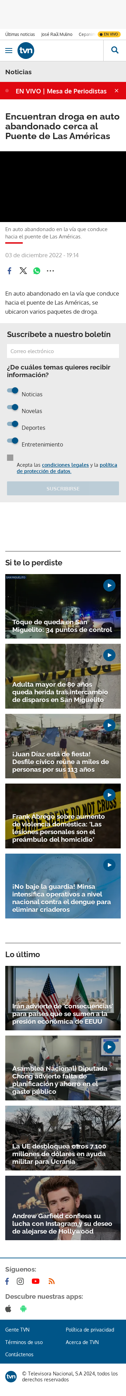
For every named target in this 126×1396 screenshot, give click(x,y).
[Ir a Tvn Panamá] (60, 50)
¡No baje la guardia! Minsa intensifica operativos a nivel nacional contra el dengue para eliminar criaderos (61, 898)
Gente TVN (17, 1330)
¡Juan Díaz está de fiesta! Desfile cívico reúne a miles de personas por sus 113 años (60, 761)
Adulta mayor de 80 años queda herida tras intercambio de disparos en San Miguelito (60, 691)
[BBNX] (11, 1376)
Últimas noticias (20, 34)
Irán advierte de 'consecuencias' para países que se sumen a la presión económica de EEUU (62, 1013)
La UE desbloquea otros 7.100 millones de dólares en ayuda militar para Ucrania (59, 1153)
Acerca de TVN (82, 1342)
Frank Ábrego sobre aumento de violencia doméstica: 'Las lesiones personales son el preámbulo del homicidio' (58, 828)
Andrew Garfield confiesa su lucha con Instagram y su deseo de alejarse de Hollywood (62, 1223)
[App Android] (24, 1308)
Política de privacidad (90, 1330)
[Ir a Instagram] (22, 1281)
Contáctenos (19, 1354)
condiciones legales (65, 465)
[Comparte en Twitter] (23, 271)
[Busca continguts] (114, 50)
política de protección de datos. (67, 468)
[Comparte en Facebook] (9, 271)
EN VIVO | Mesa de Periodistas (61, 91)
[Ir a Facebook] (8, 1281)
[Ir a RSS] (53, 1281)
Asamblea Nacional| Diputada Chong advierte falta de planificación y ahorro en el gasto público (59, 1080)
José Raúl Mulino (56, 34)
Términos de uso (24, 1342)
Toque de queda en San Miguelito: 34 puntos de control (62, 625)
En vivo (111, 34)
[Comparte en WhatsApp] (37, 271)
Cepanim (87, 34)
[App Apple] (9, 1308)
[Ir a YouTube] (37, 1281)
